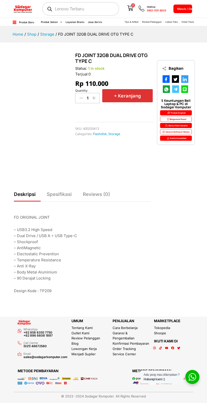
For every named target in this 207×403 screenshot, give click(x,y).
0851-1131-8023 (156, 10)
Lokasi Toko (171, 21)
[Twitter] (179, 348)
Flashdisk (100, 134)
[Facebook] (173, 348)
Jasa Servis (95, 21)
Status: (81, 68)
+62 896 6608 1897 (38, 335)
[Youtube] (167, 348)
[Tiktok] (161, 348)
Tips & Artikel (131, 21)
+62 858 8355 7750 (37, 332)
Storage (114, 134)
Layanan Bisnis (75, 21)
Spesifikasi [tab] (59, 194)
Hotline (151, 6)
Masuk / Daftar (187, 9)
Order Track (188, 21)
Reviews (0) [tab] (96, 194)
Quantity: (81, 90)
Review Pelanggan (152, 21)
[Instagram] (154, 348)
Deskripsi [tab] (25, 194)
